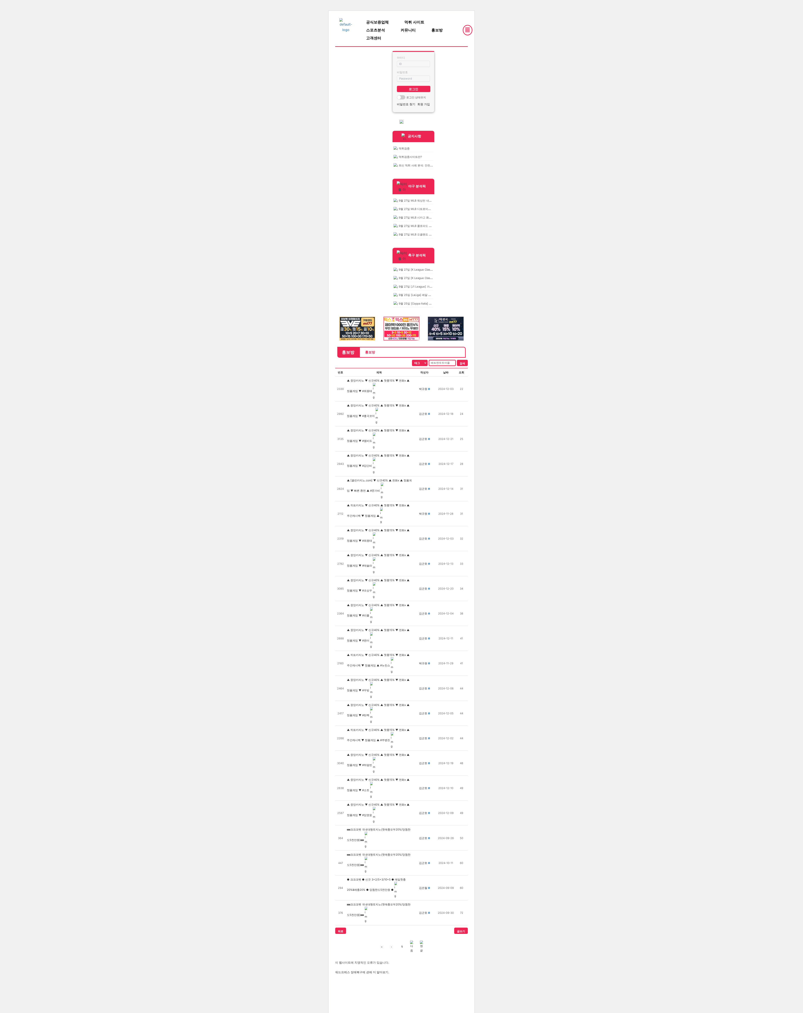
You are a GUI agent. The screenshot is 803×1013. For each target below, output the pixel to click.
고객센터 (373, 38)
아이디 (401, 57)
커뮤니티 (408, 30)
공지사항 (414, 136)
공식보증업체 (377, 22)
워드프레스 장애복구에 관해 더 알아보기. (362, 972)
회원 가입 (423, 104)
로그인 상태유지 (416, 97)
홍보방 (437, 30)
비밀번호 (402, 72)
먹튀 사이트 (414, 22)
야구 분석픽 (417, 186)
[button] (423, 389)
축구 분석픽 (417, 255)
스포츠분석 (375, 30)
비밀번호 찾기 (406, 104)
